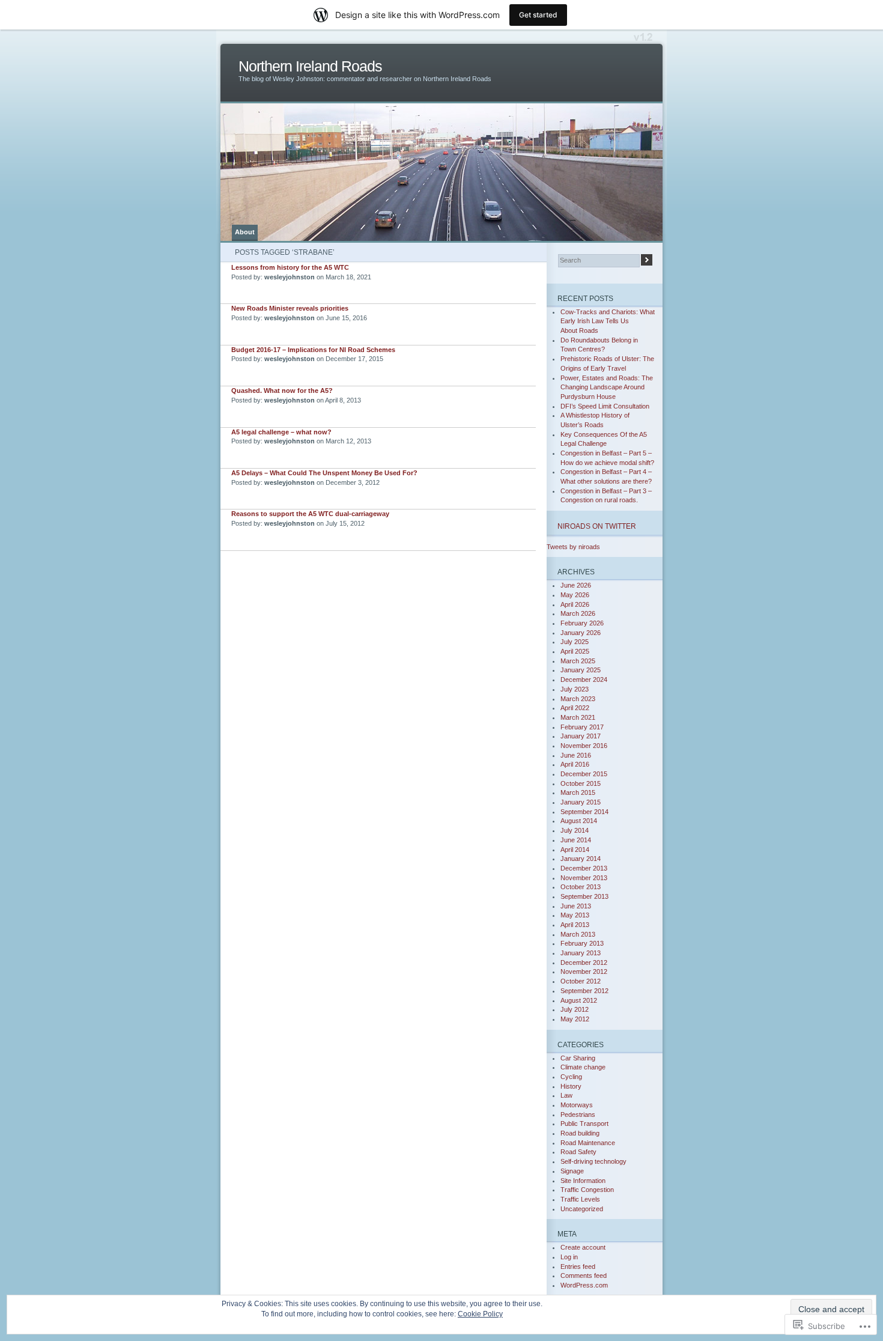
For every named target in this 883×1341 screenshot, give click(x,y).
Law (566, 1095)
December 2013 (583, 868)
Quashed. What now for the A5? (282, 390)
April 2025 (574, 651)
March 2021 (577, 717)
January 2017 (580, 736)
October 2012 (580, 981)
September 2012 (584, 990)
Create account (582, 1247)
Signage (572, 1171)
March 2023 (577, 698)
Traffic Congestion (587, 1189)
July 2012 (574, 1009)
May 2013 (574, 915)
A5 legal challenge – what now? (281, 432)
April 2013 (574, 924)
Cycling (571, 1076)
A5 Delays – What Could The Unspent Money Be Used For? (324, 472)
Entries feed (577, 1266)
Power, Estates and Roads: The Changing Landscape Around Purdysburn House (606, 387)
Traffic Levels (580, 1199)
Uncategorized (581, 1208)
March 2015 (577, 792)
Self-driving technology (593, 1161)
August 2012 (578, 1000)
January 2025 (580, 670)
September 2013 (584, 896)
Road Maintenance (587, 1142)
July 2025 (574, 641)
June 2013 (575, 906)
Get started (538, 14)
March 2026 (577, 613)
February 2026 (582, 623)
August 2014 (578, 820)
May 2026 (574, 594)
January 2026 (580, 632)
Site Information (582, 1180)
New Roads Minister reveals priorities (289, 308)
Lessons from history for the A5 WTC (290, 267)
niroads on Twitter (596, 526)
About (245, 232)
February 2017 (582, 727)
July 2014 (574, 830)
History (570, 1086)
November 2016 (583, 745)
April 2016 (574, 764)
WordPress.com (584, 1285)
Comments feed (583, 1275)
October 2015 (580, 783)
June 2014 (575, 840)
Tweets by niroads (573, 546)
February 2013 (582, 943)
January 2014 (580, 858)
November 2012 (583, 971)
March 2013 (577, 934)
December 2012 (583, 962)
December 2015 (583, 773)
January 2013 (580, 952)
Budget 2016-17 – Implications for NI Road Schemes (313, 349)
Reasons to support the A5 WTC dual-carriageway (310, 513)
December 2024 (583, 679)
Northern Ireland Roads (310, 66)
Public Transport (584, 1123)
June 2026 (575, 585)
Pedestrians (577, 1114)
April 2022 (574, 707)
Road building (579, 1133)
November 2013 (583, 877)
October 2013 (580, 886)
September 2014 (584, 811)
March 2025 (577, 660)
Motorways (576, 1104)
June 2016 (575, 755)
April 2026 (574, 604)
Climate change (582, 1067)
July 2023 (574, 689)
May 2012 (574, 1019)
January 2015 (580, 802)
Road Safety (578, 1151)
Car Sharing (577, 1058)
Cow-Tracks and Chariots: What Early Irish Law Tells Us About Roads (607, 321)
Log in (569, 1256)
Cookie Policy (480, 1314)
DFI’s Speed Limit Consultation (604, 406)
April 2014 (574, 849)
